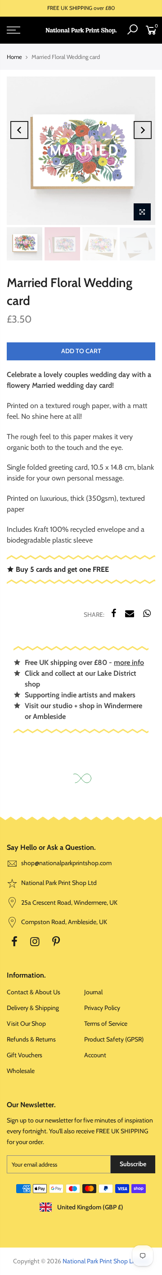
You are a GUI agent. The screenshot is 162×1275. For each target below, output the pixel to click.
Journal (93, 992)
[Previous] (19, 130)
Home (14, 56)
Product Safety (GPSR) (114, 1039)
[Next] (143, 130)
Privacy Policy (102, 1008)
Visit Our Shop (26, 1023)
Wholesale (21, 1071)
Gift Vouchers (24, 1055)
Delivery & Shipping (33, 1008)
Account (95, 1055)
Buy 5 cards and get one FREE (61, 569)
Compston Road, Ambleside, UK (63, 922)
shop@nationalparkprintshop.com (66, 863)
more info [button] (129, 662)
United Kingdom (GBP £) (89, 1207)
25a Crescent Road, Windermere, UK (68, 902)
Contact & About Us (33, 992)
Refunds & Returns (31, 1039)
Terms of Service (105, 1023)
